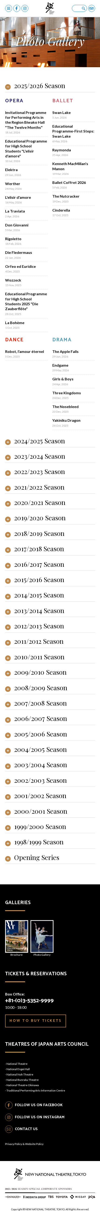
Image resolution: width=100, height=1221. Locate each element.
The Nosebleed (65, 406)
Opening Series (36, 858)
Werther (12, 183)
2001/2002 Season (40, 796)
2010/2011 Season (39, 657)
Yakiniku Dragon (66, 420)
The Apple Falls (65, 351)
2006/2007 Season (40, 719)
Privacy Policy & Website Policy (24, 1144)
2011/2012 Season (38, 641)
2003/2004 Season (40, 765)
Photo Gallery (41, 954)
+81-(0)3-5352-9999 (29, 1000)
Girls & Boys (62, 379)
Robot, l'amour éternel (24, 351)
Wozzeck (13, 280)
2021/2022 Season (39, 487)
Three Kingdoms (66, 393)
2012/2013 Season (39, 626)
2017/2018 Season (39, 549)
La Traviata (15, 211)
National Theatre (17, 1063)
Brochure (16, 954)
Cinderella (61, 210)
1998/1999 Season (38, 842)
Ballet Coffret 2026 (69, 182)
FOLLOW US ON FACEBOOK (39, 1105)
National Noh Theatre (20, 1074)
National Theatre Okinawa (23, 1085)
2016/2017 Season (39, 564)
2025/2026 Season (39, 86)
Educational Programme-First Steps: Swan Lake (73, 131)
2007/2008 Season (40, 703)
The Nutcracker (66, 196)
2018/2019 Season (39, 534)
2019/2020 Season (40, 518)
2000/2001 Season (40, 811)
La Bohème (14, 322)
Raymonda (61, 150)
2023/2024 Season (39, 456)
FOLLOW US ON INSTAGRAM (39, 1117)
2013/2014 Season (39, 611)
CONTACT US (26, 1129)
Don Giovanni (16, 225)
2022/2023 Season (39, 472)
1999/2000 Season (40, 827)
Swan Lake (61, 112)
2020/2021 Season (39, 503)
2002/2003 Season (40, 780)
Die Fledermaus (18, 252)
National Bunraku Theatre (23, 1080)
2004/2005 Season (40, 749)
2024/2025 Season (39, 441)
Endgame (60, 365)
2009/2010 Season (40, 672)
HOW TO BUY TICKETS (36, 1021)
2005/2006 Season (40, 734)
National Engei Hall (18, 1069)
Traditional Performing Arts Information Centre (36, 1090)
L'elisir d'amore (18, 197)
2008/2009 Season (40, 688)
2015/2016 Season (39, 580)
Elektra (11, 169)
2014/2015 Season (39, 595)
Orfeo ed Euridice (20, 266)
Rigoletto (13, 238)
